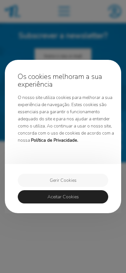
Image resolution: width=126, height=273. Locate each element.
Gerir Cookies (63, 180)
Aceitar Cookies (63, 197)
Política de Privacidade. (54, 140)
